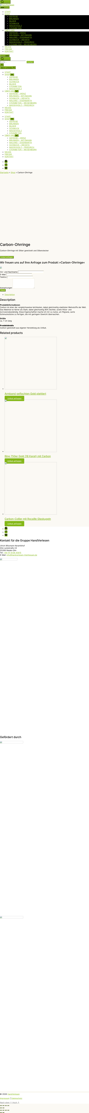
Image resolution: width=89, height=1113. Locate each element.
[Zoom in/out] (8, 1110)
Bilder (12, 21)
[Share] (3, 1110)
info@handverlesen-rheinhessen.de (22, 555)
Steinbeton (15, 28)
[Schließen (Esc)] (1, 1105)
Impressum (5, 1098)
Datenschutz (16, 1098)
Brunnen (14, 19)
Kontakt (9, 51)
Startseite (4, 172)
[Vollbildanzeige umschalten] (6, 1105)
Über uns (9, 30)
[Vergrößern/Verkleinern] (8, 1105)
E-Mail (3, 274)
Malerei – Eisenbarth (20, 37)
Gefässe (13, 16)
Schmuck (14, 23)
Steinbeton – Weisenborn (23, 44)
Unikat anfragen (7, 257)
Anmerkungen (6, 288)
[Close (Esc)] (1, 1110)
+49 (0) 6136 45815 (12, 552)
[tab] (47, 294)
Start (8, 12)
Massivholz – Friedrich (21, 42)
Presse (8, 49)
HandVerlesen (14, 1094)
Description (10, 294)
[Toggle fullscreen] (6, 1110)
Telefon (3, 277)
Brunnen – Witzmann (20, 35)
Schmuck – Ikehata (19, 40)
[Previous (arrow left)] (1, 1112)
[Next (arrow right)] (3, 1112)
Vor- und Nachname (8, 272)
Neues (8, 47)
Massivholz (15, 26)
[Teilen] (3, 1105)
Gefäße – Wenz (17, 33)
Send (3, 290)
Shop (7, 14)
